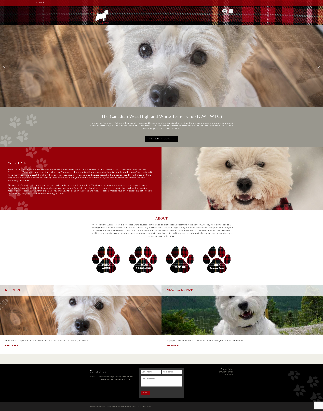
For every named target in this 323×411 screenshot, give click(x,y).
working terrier (16, 172)
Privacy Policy (226, 369)
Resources (15, 290)
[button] (4, 66)
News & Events (181, 290)
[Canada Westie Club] (112, 15)
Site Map (229, 374)
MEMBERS (40, 3)
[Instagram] (224, 11)
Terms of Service (225, 372)
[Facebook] (231, 11)
